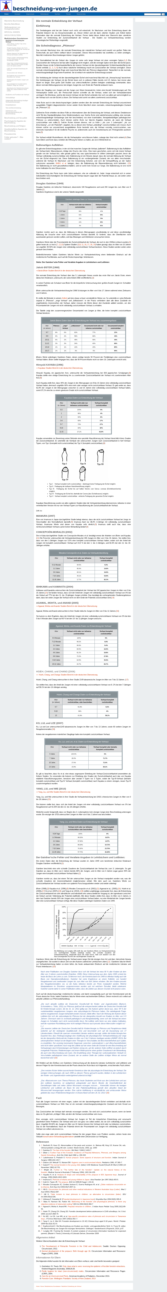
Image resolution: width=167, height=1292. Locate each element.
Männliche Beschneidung (14, 21)
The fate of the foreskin (62, 1150)
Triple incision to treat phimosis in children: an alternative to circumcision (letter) (86, 1194)
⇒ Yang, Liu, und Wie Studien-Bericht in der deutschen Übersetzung (63, 792)
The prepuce (63, 1182)
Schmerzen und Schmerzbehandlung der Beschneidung (14, 112)
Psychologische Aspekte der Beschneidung (15, 122)
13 (62, 245)
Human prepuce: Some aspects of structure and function (88, 1158)
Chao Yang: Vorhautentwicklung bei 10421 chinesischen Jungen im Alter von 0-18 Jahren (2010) (17, 65)
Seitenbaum (44, 14)
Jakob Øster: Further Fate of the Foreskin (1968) (16, 44)
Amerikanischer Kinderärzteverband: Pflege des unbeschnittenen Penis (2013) (18, 89)
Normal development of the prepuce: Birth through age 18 (66, 1251)
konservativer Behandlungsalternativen (58, 1137)
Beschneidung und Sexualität (15, 118)
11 (82, 245)
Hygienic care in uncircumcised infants (86, 1162)
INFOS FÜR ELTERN (12, 35)
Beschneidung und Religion (15, 126)
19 (94, 245)
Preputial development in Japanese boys (78, 1199)
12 (60, 245)
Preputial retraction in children (79, 1206)
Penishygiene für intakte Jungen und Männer (17, 80)
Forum (68, 14)
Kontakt (17, 14)
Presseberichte (10, 134)
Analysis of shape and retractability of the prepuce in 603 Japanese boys (87, 1175)
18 (91, 245)
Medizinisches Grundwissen (16, 38)
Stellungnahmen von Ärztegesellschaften (12, 28)
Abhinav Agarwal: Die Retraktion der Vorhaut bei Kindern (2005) (17, 54)
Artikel (64, 298)
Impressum (30, 14)
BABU (61, 163)
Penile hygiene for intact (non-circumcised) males (63, 1271)
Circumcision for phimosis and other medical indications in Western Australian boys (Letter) (84, 1189)
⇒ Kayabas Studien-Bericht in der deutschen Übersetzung (59, 368)
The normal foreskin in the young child (65, 1165)
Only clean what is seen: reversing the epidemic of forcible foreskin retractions (94, 1266)
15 (129, 163)
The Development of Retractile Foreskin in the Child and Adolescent (71, 1246)
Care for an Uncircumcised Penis (55, 1276)
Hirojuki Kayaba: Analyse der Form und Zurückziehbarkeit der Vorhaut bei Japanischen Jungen (18, 49)
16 (85, 245)
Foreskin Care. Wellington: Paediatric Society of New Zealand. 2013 (68, 1278)
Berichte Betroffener (12, 24)
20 (54, 967)
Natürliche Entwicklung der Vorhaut (15, 41)
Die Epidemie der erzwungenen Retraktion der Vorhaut (16, 76)
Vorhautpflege (10, 97)
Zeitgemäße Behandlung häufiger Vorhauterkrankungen (17, 101)
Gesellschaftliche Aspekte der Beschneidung (15, 130)
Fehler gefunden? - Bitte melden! (13, 138)
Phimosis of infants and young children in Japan (71, 1180)
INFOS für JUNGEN (12, 32)
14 (46, 593)
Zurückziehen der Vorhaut (14, 73)
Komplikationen (11, 105)
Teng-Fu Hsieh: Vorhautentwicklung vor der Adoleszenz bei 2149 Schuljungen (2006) (17, 59)
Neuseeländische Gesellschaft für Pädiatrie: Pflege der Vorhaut (17, 84)
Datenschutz (81, 14)
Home (6, 14)
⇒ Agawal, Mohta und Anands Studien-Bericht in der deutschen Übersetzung (66, 606)
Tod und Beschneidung (13, 108)
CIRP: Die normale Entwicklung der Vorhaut (17, 69)
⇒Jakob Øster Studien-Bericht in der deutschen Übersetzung (60, 271)
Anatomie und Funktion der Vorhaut (17, 94)
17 (88, 245)
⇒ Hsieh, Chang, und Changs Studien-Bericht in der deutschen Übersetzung (66, 675)
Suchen (57, 14)
